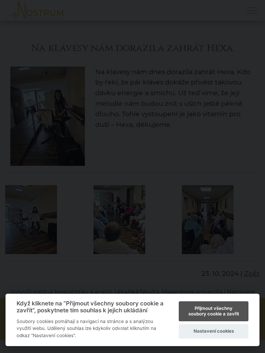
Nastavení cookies (214, 331)
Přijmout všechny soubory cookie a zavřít (213, 310)
